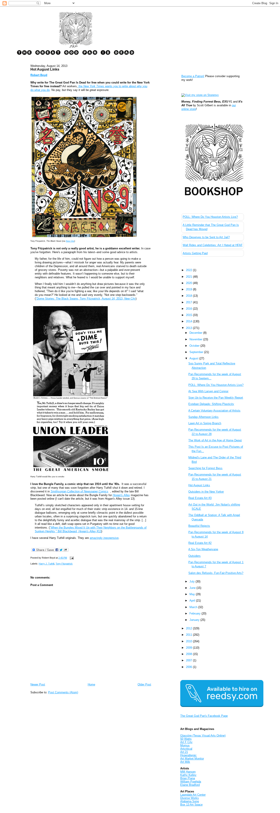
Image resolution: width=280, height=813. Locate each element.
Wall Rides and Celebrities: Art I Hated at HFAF (213, 245)
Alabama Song (189, 801)
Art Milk (185, 761)
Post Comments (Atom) (63, 692)
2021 (189, 276)
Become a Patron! (192, 76)
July (192, 581)
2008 (189, 654)
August (194, 358)
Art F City (186, 742)
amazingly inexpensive (104, 538)
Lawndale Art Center (193, 794)
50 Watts (186, 738)
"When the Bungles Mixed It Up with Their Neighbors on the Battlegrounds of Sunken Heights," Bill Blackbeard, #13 (91, 529)
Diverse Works (189, 798)
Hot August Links (44, 69)
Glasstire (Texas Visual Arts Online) (203, 735)
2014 (189, 321)
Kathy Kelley (188, 775)
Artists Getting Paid (195, 253)
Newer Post (37, 684)
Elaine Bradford (190, 784)
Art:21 (184, 752)
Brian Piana (187, 778)
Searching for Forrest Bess (205, 468)
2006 (189, 667)
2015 (189, 315)
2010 (189, 641)
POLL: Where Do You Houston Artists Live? (210, 216)
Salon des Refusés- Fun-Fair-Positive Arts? (215, 573)
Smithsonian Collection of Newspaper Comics (79, 491)
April (192, 600)
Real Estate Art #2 (200, 543)
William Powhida (190, 781)
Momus (185, 745)
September (196, 352)
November (196, 339)
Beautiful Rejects (199, 525)
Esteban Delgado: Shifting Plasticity (211, 404)
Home (91, 684)
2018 (189, 295)
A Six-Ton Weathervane (203, 549)
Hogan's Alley (121, 495)
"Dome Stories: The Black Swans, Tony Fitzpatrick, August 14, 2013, (86, 298)
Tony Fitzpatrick (64, 563)
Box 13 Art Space (191, 804)
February (195, 613)
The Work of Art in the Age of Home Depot (215, 440)
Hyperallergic (188, 755)
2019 (189, 289)
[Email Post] (71, 557)
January (194, 619)
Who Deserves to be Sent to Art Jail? (206, 237)
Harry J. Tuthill (46, 563)
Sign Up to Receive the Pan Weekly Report (215, 397)
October (194, 345)
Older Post (144, 684)
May (192, 594)
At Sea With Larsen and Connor (208, 391)
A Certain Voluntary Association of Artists (214, 410)
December (196, 332)
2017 (189, 302)
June (192, 587)
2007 (189, 660)
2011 (189, 634)
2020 (189, 283)
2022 (189, 270)
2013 (189, 328)
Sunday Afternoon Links (203, 417)
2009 (189, 647)
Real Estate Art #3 (200, 498)
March (193, 607)
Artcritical (186, 748)
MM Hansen (188, 771)
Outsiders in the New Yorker (206, 491)
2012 (189, 628)
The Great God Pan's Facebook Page (204, 715)
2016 (189, 308)
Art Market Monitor (192, 758)
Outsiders (194, 555)
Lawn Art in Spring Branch (204, 423)
